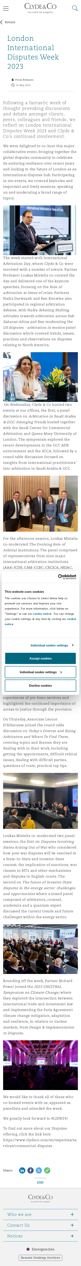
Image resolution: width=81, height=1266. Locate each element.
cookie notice (42, 613)
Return (10, 22)
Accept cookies (40, 658)
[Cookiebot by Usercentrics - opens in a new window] (58, 577)
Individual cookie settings (49, 645)
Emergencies (43, 1249)
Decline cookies (40, 685)
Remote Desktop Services (40, 1258)
